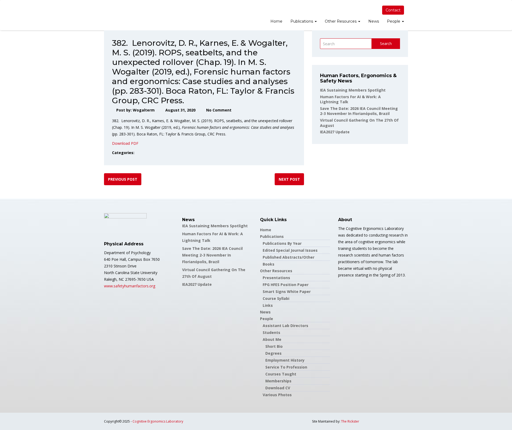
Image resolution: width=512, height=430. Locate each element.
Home (276, 21)
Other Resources (341, 21)
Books (268, 264)
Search (386, 43)
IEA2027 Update (335, 131)
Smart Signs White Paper (287, 291)
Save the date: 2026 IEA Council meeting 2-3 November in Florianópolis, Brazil (359, 111)
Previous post (122, 179)
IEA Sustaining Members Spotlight (353, 90)
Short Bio (274, 346)
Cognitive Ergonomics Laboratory (158, 421)
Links (268, 305)
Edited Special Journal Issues (290, 250)
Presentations (276, 277)
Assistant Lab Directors (285, 325)
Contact (393, 10)
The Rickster (350, 421)
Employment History (285, 360)
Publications (302, 21)
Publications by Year (282, 243)
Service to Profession (286, 367)
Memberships (278, 380)
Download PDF (125, 143)
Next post (289, 179)
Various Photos (277, 394)
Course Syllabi (276, 298)
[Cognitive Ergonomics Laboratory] (104, 15)
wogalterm (144, 110)
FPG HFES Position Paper (286, 284)
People (394, 21)
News (373, 21)
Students (271, 332)
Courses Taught (280, 374)
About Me (272, 339)
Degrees (273, 353)
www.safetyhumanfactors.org (129, 285)
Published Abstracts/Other (288, 257)
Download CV (277, 387)
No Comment (218, 110)
